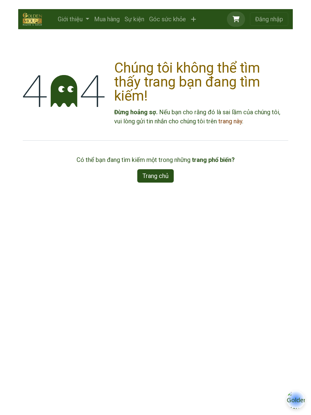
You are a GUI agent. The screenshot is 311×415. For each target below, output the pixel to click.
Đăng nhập (269, 19)
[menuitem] (73, 19)
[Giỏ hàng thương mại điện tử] (236, 19)
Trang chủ (155, 176)
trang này (230, 121)
